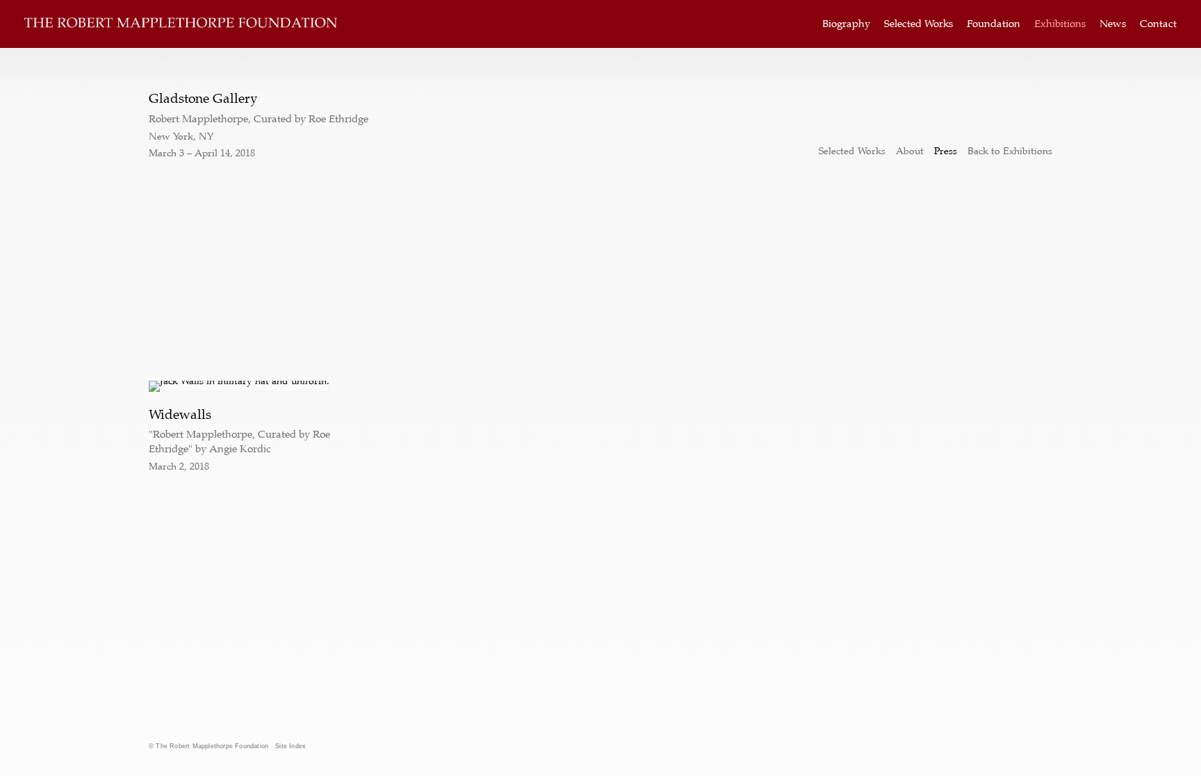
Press (945, 151)
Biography (846, 24)
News (1113, 24)
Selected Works (918, 24)
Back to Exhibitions (1009, 151)
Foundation (993, 24)
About (910, 151)
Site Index (290, 746)
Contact (1158, 24)
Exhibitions (1060, 24)
